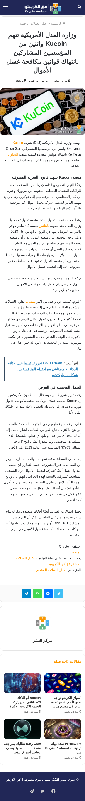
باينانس (44, 226)
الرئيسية (57, 23)
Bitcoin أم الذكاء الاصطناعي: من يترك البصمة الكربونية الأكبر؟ (25, 702)
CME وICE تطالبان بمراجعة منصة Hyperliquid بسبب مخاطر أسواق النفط (22, 748)
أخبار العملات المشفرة (50, 570)
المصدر (76, 552)
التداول (13, 154)
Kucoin (18, 143)
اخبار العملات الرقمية (34, 23)
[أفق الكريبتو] (42, 8)
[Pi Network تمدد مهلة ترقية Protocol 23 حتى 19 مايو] (63, 729)
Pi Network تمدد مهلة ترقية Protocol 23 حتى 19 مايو (63, 748)
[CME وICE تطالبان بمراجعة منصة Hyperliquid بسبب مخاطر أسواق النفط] (22, 729)
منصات (30, 301)
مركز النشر (60, 80)
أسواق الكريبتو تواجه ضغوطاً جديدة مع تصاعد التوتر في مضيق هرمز (65, 702)
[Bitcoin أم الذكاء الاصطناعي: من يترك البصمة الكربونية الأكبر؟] (22, 683)
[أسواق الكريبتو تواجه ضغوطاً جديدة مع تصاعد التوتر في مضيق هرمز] (63, 683)
